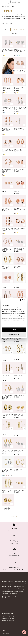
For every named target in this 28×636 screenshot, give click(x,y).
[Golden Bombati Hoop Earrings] (20, 407)
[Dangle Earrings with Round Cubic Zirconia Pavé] (20, 241)
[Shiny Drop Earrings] (8, 183)
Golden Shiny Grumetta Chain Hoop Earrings (6, 508)
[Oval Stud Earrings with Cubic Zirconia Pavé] (8, 42)
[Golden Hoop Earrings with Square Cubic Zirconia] (8, 348)
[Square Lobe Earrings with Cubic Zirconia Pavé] (20, 42)
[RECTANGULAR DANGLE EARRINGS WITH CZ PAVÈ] (8, 576)
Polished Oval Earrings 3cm (18, 150)
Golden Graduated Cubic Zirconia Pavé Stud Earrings (7, 545)
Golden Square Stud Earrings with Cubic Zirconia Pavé (20, 508)
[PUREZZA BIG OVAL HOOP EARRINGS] (8, 483)
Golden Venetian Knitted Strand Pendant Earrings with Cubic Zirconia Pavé (7, 377)
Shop (8, 6)
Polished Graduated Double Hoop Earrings (7, 170)
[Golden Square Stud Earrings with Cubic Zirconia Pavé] (20, 500)
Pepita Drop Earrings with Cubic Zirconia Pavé (7, 129)
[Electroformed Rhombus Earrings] (20, 201)
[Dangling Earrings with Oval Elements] (8, 221)
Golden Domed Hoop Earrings (7, 415)
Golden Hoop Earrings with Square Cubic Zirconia (6, 357)
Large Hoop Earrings (17, 339)
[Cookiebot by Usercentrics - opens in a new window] (20, 300)
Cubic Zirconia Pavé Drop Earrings (7, 108)
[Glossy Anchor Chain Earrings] (8, 80)
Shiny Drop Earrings (8, 190)
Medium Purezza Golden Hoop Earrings (18, 432)
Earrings (12, 6)
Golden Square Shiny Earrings (6, 566)
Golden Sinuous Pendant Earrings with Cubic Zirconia (20, 376)
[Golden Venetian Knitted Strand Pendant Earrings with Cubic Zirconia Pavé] (8, 368)
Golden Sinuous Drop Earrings (6, 526)
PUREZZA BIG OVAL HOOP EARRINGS (6, 491)
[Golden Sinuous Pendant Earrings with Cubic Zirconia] (20, 368)
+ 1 (11, 475)
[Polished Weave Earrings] (20, 80)
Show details (20, 325)
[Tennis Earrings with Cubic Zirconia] (20, 121)
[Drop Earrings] (20, 537)
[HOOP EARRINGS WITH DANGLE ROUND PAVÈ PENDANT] (8, 443)
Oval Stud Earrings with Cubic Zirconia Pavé (7, 50)
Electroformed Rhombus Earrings (19, 209)
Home (3, 6)
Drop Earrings (18, 544)
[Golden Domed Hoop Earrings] (8, 407)
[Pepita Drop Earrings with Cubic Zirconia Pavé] (8, 121)
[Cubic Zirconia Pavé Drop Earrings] (8, 100)
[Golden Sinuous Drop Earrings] (8, 518)
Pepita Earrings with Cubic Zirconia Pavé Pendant (20, 108)
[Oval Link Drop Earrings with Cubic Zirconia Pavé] (8, 295)
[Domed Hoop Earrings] (20, 259)
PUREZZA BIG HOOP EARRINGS (6, 432)
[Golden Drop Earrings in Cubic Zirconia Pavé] (20, 518)
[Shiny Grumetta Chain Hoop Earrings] (20, 183)
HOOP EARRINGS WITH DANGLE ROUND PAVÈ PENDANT (7, 451)
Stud (7, 23)
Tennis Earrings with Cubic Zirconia (20, 129)
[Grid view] (3, 30)
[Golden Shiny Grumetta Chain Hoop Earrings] (8, 500)
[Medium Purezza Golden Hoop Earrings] (20, 424)
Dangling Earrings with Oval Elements (7, 229)
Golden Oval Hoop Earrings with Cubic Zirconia (7, 470)
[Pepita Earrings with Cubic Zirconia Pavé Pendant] (20, 100)
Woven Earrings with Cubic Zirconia (7, 150)
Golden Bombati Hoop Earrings (18, 415)
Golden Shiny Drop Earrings (19, 491)
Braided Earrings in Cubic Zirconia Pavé (20, 71)
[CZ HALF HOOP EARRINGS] (20, 462)
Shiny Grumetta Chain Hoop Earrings (18, 191)
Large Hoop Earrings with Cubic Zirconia (7, 249)
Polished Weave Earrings (18, 88)
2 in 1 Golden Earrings (18, 285)
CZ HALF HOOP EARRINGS (18, 470)
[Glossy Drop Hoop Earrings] (20, 162)
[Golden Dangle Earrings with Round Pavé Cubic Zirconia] (20, 443)
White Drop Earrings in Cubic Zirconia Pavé (20, 566)
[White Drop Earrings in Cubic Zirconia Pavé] (20, 558)
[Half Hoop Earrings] (20, 221)
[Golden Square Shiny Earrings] (8, 558)
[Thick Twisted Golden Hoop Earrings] (8, 259)
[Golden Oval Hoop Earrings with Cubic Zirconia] (8, 462)
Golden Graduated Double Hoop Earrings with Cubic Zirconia (7, 397)
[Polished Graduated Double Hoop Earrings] (8, 162)
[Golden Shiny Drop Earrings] (20, 483)
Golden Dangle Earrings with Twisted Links (18, 356)
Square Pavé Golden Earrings (20, 396)
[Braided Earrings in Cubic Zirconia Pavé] (20, 63)
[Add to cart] (11, 186)
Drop (11, 23)
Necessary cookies (14, 334)
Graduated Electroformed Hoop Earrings (7, 209)
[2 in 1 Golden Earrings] (20, 277)
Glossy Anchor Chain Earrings (6, 88)
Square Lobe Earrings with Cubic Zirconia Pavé (20, 50)
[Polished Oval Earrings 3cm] (20, 142)
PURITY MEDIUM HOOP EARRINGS (7, 339)
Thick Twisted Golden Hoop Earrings (5, 267)
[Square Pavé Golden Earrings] (20, 388)
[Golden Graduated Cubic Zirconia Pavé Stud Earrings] (8, 537)
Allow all (14, 329)
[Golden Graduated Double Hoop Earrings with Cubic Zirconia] (8, 388)
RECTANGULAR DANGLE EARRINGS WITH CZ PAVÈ (7, 584)
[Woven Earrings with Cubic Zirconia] (8, 142)
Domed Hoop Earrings (17, 267)
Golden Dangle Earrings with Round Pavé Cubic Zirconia (19, 452)
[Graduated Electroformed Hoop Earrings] (8, 201)
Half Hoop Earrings (20, 228)
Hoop (3, 23)
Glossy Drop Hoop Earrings (19, 170)
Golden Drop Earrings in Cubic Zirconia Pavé (19, 526)
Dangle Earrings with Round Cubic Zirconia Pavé (19, 249)
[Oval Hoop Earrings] (20, 295)
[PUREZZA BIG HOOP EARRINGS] (8, 424)
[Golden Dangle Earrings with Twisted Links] (20, 348)
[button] (2, 2)
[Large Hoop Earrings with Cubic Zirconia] (8, 241)
